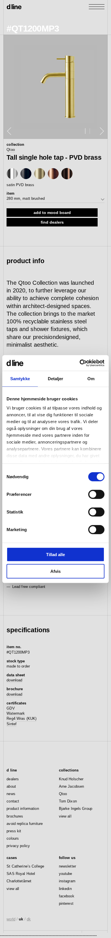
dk (29, 919)
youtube (65, 874)
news (11, 794)
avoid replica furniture (25, 823)
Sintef (12, 724)
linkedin (65, 889)
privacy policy (18, 846)
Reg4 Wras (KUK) (21, 718)
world (11, 919)
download (14, 680)
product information (23, 808)
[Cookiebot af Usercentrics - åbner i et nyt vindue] (79, 363)
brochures (15, 816)
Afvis (55, 571)
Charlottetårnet (19, 881)
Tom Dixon (68, 801)
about (11, 786)
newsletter (67, 866)
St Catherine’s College (25, 866)
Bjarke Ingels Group (75, 808)
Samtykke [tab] (20, 378)
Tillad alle (55, 554)
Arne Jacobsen (71, 786)
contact (13, 801)
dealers (13, 779)
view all (65, 816)
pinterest (66, 903)
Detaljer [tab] (55, 378)
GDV (11, 708)
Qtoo (11, 149)
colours (13, 838)
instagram (67, 881)
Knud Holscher (71, 779)
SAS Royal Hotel (21, 874)
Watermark (16, 713)
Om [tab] (90, 378)
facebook (66, 896)
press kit (14, 831)
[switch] (96, 494)
